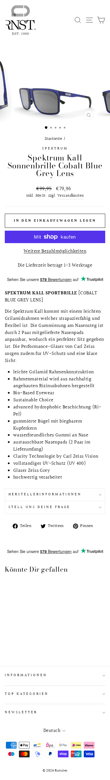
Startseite (53, 138)
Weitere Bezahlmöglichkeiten (55, 251)
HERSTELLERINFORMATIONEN (45, 494)
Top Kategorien (27, 694)
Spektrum (55, 148)
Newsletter (21, 712)
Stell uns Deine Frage (39, 507)
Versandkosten (71, 196)
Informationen (26, 675)
